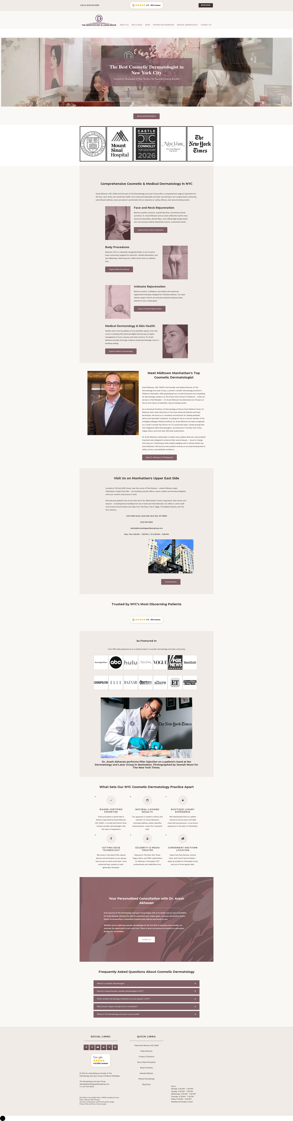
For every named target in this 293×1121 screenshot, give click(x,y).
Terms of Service (97, 1104)
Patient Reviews (146, 1051)
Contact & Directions (146, 1057)
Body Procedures (146, 1068)
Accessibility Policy (94, 1097)
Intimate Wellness (146, 1073)
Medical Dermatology (187, 25)
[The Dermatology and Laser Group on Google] (115, 1047)
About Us (124, 25)
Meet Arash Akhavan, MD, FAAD (146, 1045)
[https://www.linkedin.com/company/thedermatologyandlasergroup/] (103, 1047)
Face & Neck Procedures (146, 1062)
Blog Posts (146, 1084)
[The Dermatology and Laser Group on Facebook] (86, 1047)
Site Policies (83, 1097)
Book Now (205, 5)
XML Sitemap (95, 1099)
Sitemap (87, 1099)
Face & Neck (137, 25)
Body (147, 25)
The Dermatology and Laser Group (99, 20)
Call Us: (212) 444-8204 (89, 5)
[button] (146, 619)
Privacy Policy (84, 1104)
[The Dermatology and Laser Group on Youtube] (97, 1047)
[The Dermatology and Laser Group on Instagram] (92, 1047)
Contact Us (206, 25)
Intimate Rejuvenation (163, 25)
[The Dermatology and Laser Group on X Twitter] (109, 1047)
